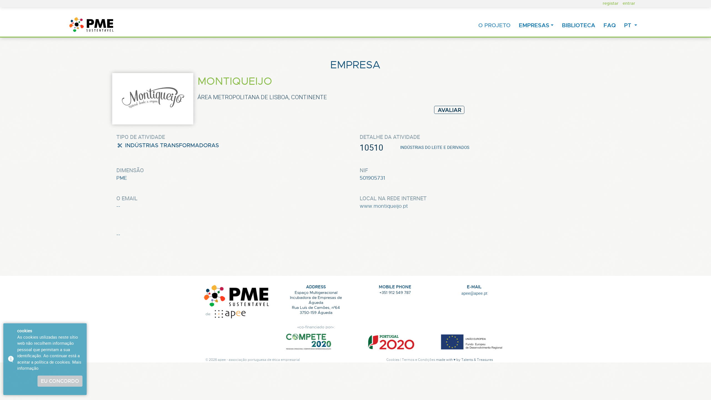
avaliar (449, 110)
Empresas (534, 25)
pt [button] (628, 25)
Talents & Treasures (477, 360)
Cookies (392, 360)
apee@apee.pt (474, 293)
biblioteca (579, 25)
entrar (629, 3)
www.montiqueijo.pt (384, 206)
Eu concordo (60, 381)
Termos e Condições (418, 360)
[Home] (91, 25)
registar (611, 3)
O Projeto (495, 25)
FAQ (611, 25)
